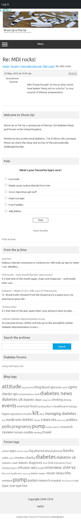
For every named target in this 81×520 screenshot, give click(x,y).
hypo (5, 413)
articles (20, 451)
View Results (40, 230)
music (37, 420)
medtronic (13, 420)
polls (6, 426)
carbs (64, 387)
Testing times (9, 306)
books (68, 450)
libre (42, 414)
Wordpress (58, 516)
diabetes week (10, 463)
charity (30, 457)
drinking (57, 399)
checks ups (10, 394)
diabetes (46, 457)
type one (8, 485)
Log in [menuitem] (5, 4)
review (7, 432)
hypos (14, 468)
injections (16, 413)
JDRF (66, 467)
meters (42, 473)
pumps (33, 480)
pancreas (61, 420)
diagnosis (46, 400)
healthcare (60, 406)
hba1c (49, 406)
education (59, 463)
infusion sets (27, 467)
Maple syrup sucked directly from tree (29, 185)
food (33, 406)
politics (72, 420)
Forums (15, 66)
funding (41, 406)
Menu (40, 43)
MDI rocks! (48, 66)
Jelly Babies (15, 211)
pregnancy (21, 426)
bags (26, 451)
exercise (23, 406)
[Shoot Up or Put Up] (40, 32)
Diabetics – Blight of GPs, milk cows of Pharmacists (29, 290)
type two (22, 485)
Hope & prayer (17, 198)
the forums (67, 481)
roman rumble (23, 432)
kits (4, 473)
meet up (26, 473)
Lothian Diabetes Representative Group (23, 319)
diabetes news (56, 393)
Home (6, 66)
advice (5, 451)
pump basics (53, 427)
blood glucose (51, 387)
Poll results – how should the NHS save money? (27, 274)
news (45, 419)
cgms (72, 387)
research (66, 426)
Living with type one (30, 66)
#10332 (73, 73)
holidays (72, 406)
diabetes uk (12, 399)
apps (12, 450)
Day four (6, 258)
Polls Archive (9, 239)
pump (38, 426)
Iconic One (22, 516)
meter (27, 419)
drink (45, 463)
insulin (27, 413)
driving (67, 399)
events (9, 405)
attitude (11, 386)
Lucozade (14, 179)
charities (20, 457)
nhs (54, 420)
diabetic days (32, 399)
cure (37, 394)
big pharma (28, 387)
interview (53, 467)
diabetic (23, 462)
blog (37, 387)
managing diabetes (60, 414)
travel (46, 432)
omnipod (7, 480)
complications (26, 394)
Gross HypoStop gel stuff (23, 192)
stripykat (55, 480)
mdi (3, 420)
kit (35, 413)
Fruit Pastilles (16, 204)
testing (38, 432)
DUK (51, 462)
